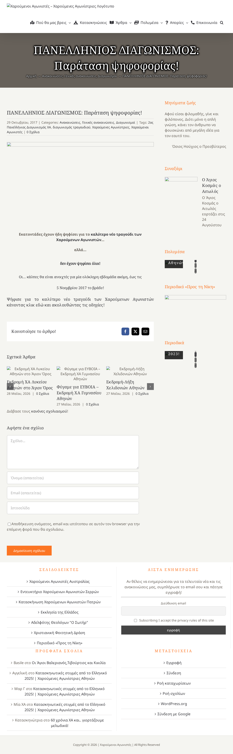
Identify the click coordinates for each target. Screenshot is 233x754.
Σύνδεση (174, 672)
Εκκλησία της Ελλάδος (60, 612)
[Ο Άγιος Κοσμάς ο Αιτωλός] (181, 199)
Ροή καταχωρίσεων (174, 683)
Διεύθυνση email (173, 603)
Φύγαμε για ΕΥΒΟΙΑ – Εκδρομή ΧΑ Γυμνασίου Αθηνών (80, 373)
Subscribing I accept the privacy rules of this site (176, 620)
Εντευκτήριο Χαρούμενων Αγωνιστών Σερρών (59, 591)
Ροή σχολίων (174, 693)
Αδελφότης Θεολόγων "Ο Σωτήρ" (59, 622)
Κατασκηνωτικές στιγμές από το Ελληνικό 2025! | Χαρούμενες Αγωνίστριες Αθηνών (66, 675)
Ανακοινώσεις (70, 122)
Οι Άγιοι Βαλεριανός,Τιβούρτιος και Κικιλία (69, 662)
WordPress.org (174, 703)
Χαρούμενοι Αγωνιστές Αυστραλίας (59, 581)
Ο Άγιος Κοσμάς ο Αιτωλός (211, 185)
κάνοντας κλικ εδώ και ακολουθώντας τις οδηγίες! (56, 305)
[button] (221, 22)
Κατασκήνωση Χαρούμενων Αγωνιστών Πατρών (60, 601)
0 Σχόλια (33, 132)
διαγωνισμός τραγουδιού (71, 127)
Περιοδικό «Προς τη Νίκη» (59, 642)
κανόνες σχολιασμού (49, 411)
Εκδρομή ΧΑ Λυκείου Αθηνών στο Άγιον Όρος (30, 371)
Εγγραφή (174, 662)
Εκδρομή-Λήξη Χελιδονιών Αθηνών (130, 371)
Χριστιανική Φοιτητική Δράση (59, 632)
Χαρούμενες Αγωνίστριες (110, 127)
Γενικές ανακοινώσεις (98, 122)
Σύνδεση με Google (173, 713)
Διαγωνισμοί (125, 122)
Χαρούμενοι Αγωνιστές (115, 745)
